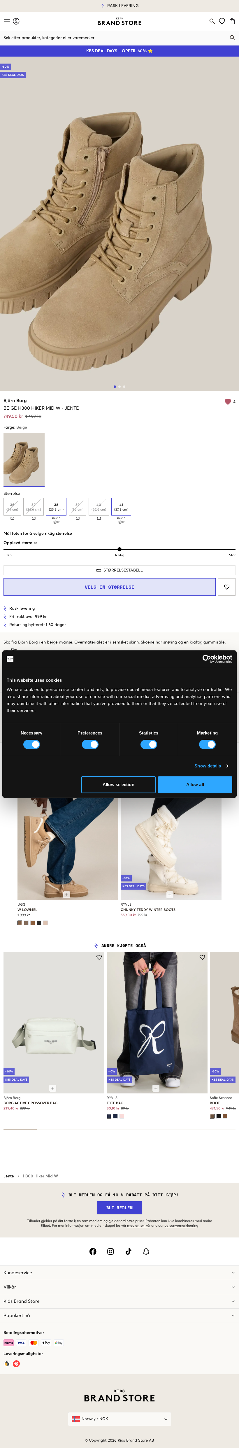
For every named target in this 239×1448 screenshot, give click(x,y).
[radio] (56, 507)
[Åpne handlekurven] (233, 21)
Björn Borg (15, 400)
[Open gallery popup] (119, 224)
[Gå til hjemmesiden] (119, 21)
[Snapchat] (146, 1251)
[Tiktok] (128, 1251)
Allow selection (118, 784)
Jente (8, 1176)
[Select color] (19, 923)
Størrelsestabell (123, 570)
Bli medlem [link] (119, 1208)
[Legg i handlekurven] (66, 894)
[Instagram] (110, 1251)
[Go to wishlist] (222, 21)
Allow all (195, 784)
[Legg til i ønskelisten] (227, 587)
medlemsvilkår (138, 1226)
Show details (207, 765)
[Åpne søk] (212, 21)
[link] (119, 21)
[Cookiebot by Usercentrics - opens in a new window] (206, 659)
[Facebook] (92, 1251)
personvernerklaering (181, 1226)
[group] (119, 511)
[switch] (90, 744)
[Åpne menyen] (6, 21)
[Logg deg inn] (16, 21)
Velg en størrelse (109, 586)
